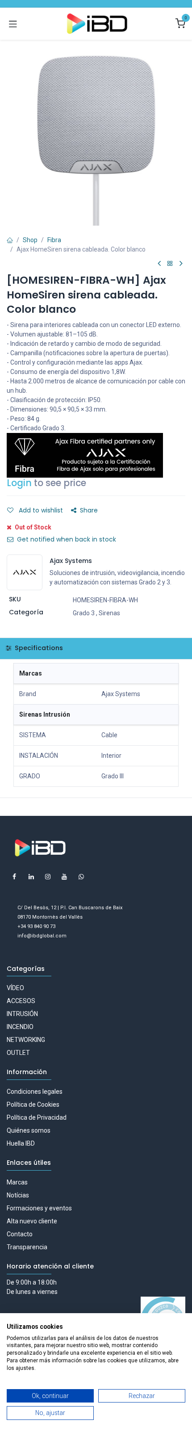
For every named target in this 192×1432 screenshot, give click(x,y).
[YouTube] (64, 876)
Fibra (54, 240)
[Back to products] (170, 264)
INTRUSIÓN (22, 1013)
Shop (30, 240)
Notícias (18, 1195)
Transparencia (27, 1247)
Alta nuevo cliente (32, 1221)
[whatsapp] (81, 876)
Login (19, 483)
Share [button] (89, 510)
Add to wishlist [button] (40, 510)
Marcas (17, 1182)
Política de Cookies (33, 1104)
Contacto (20, 1234)
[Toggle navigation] (13, 23)
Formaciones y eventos (39, 1208)
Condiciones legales (35, 1091)
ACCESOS (21, 1000)
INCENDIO (20, 1026)
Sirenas (109, 613)
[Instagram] (48, 876)
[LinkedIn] (31, 876)
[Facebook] (14, 876)
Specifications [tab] (38, 647)
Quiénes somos (28, 1130)
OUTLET (18, 1052)
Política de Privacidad (37, 1117)
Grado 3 (84, 613)
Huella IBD (21, 1143)
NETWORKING (26, 1039)
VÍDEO (15, 987)
